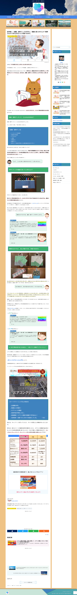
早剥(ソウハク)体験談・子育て (59, 178)
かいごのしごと (56, 167)
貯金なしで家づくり (57, 182)
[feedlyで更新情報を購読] (33, 531)
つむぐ (61, 62)
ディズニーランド (56, 174)
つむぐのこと (55, 142)
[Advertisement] (28, 519)
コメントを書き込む (28, 582)
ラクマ (33, 203)
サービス (22, 508)
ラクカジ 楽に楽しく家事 (12, 508)
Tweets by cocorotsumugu (57, 120)
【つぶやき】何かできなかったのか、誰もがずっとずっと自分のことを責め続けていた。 (61, 145)
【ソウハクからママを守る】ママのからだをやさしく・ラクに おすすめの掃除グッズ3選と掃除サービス (61, 128)
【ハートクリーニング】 (15, 360)
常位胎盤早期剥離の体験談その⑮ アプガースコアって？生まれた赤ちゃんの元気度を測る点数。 (61, 133)
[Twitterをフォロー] (23, 531)
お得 (18, 508)
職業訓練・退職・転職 (57, 180)
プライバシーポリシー (66, 591)
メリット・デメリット (28, 508)
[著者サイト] (12, 531)
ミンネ (37, 203)
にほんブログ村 (15, 500)
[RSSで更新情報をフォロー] (44, 531)
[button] (69, 47)
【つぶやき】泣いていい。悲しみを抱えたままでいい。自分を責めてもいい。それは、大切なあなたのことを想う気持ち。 (61, 139)
